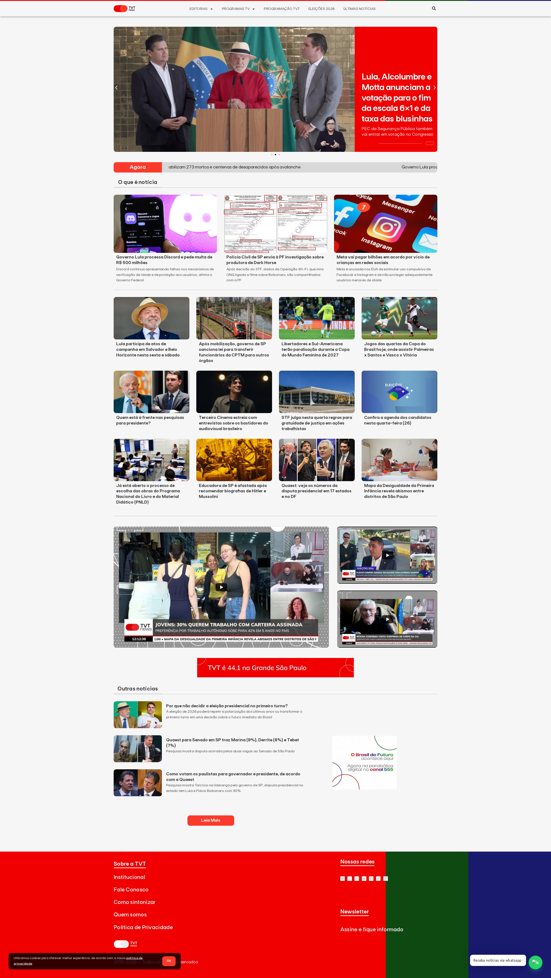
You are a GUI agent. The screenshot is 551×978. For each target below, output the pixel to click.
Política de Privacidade (143, 927)
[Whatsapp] (349, 878)
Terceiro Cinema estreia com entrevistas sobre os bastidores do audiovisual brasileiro (233, 423)
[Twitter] (364, 878)
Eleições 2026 (321, 9)
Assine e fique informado (371, 929)
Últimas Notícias (360, 9)
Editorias (198, 9)
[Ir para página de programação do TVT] (275, 676)
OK (169, 960)
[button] (433, 8)
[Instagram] (356, 878)
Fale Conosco (131, 889)
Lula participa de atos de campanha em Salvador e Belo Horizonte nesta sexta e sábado (148, 349)
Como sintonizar (135, 902)
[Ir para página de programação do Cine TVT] (364, 788)
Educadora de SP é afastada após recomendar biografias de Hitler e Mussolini (233, 491)
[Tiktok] (378, 878)
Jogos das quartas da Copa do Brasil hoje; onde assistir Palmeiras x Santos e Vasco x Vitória (399, 349)
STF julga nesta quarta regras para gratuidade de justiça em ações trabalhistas (317, 423)
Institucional (129, 877)
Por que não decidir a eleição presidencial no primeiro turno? (227, 706)
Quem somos (130, 914)
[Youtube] (342, 878)
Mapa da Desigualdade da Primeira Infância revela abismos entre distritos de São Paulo (399, 491)
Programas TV (236, 9)
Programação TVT (282, 9)
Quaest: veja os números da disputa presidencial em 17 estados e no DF (316, 491)
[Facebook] (371, 878)
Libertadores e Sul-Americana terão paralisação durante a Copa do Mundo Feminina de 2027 (316, 349)
